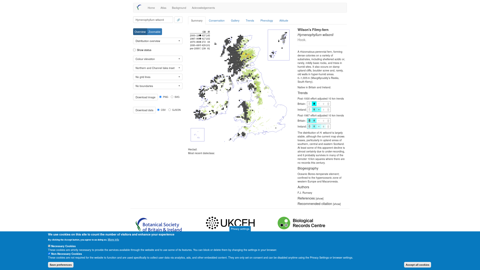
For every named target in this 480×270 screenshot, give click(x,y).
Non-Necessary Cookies (66, 253)
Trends (250, 20)
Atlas (163, 8)
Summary (196, 20)
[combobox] (153, 19)
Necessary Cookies (63, 246)
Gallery (235, 20)
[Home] (140, 7)
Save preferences (61, 264)
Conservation (217, 20)
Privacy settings (240, 229)
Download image (145, 97)
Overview (140, 32)
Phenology (266, 20)
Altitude (283, 20)
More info (113, 239)
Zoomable (154, 32)
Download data (144, 110)
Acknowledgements (203, 8)
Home (151, 8)
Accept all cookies (417, 264)
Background (179, 8)
